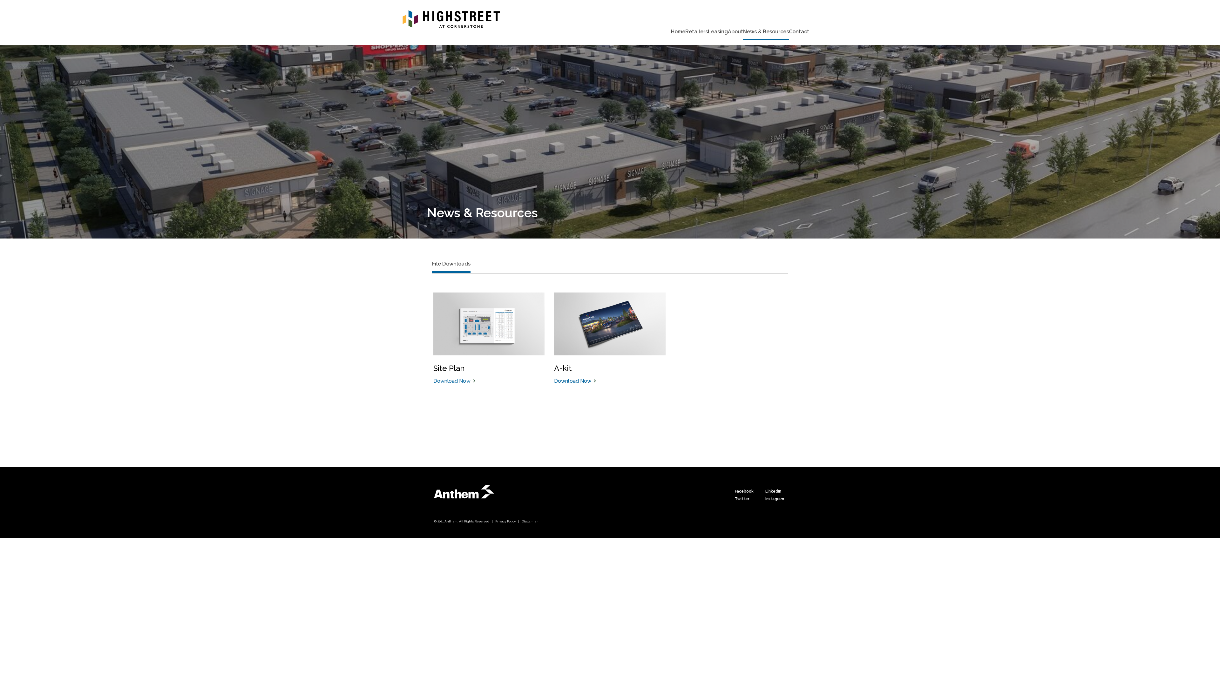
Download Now (452, 381)
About (735, 32)
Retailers (696, 32)
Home (678, 32)
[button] (451, 266)
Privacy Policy (505, 521)
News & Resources (766, 32)
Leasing (718, 32)
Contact (799, 32)
